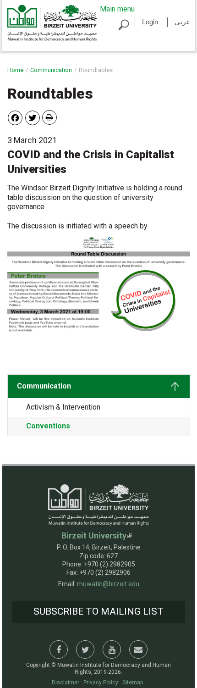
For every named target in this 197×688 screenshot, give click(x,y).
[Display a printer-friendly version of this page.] (49, 117)
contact (138, 649)
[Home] (52, 22)
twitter (85, 649)
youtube (112, 649)
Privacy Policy (100, 682)
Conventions (48, 426)
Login (150, 22)
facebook (58, 649)
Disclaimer (65, 682)
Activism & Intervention (63, 407)
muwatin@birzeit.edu (108, 584)
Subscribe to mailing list (98, 611)
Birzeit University (93, 535)
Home (15, 70)
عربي (182, 22)
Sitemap (132, 682)
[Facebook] (15, 117)
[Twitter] (32, 117)
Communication (51, 70)
